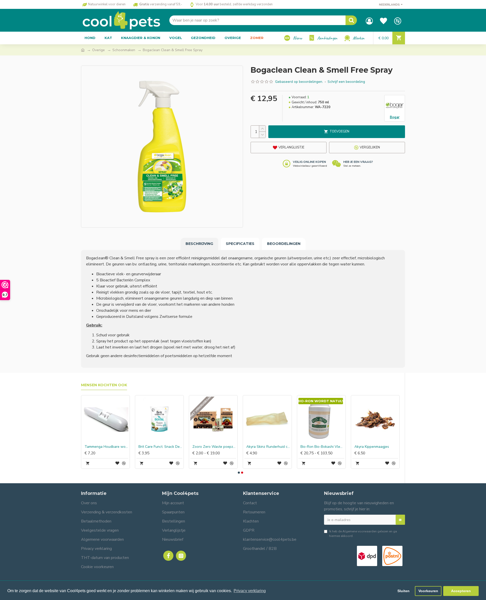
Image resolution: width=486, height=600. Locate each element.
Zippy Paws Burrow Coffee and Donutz (106, 446)
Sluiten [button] (403, 591)
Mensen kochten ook (104, 385)
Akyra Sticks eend (314, 446)
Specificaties (240, 243)
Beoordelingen (283, 243)
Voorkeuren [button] (428, 591)
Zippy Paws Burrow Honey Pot (214, 446)
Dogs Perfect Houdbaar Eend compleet (268, 446)
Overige (98, 50)
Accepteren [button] (461, 591)
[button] (239, 473)
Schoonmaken (123, 50)
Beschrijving (199, 243)
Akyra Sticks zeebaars (372, 446)
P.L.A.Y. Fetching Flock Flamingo (160, 446)
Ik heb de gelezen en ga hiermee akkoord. (363, 533)
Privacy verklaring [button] (250, 591)
